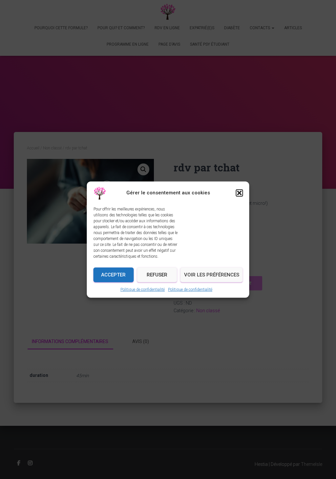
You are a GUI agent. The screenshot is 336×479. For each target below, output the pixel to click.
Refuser (157, 275)
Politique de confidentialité (142, 289)
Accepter (113, 275)
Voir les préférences (211, 275)
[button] (239, 192)
